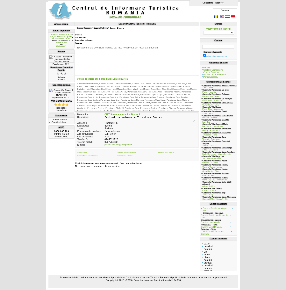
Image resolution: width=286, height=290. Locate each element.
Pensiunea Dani (132, 108)
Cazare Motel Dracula (211, 228)
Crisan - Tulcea (212, 189)
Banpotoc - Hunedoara (215, 125)
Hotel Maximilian (119, 89)
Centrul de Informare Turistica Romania (152, 280)
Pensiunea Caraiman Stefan (177, 94)
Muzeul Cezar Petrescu (214, 74)
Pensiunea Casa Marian (177, 100)
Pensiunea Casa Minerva (88, 103)
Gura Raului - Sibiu (217, 104)
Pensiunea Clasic (133, 105)
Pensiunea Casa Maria (155, 100)
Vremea (78, 43)
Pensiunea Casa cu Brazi (138, 103)
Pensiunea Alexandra (137, 92)
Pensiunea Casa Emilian (88, 100)
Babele (206, 67)
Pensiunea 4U (103, 92)
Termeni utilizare (59, 119)
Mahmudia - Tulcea (215, 95)
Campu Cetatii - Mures (215, 166)
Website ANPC (61, 136)
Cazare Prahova (101, 28)
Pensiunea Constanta (170, 105)
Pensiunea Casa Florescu (132, 100)
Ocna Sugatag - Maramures (215, 179)
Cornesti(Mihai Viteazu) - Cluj (219, 198)
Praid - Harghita (215, 91)
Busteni (78, 35)
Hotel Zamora (173, 89)
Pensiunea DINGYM (114, 108)
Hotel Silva (161, 89)
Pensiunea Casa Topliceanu (113, 103)
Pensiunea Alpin (155, 92)
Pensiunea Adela (118, 92)
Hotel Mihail (132, 89)
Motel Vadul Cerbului (86, 92)
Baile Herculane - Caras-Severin (218, 153)
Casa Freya (89, 86)
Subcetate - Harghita (213, 157)
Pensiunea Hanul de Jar (183, 111)
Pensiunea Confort (151, 105)
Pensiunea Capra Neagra (151, 94)
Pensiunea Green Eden (160, 111)
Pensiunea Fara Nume (120, 111)
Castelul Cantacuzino (213, 70)
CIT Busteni (80, 37)
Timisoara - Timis (216, 134)
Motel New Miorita (188, 89)
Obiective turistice (84, 40)
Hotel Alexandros (146, 86)
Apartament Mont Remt (87, 84)
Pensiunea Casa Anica (129, 97)
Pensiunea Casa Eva (109, 100)
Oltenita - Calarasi (214, 161)
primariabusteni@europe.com (118, 144)
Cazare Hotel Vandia (210, 223)
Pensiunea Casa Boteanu (152, 97)
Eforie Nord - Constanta (217, 99)
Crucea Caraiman (211, 72)
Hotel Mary (106, 89)
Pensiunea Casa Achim (87, 97)
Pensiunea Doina (185, 108)
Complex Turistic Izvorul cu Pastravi (121, 86)
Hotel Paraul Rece (147, 89)
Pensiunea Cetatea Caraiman (111, 105)
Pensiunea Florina (140, 111)
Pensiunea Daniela (148, 108)
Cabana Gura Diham (141, 84)
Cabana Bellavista (123, 84)
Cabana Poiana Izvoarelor (163, 84)
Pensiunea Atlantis (172, 92)
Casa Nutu (100, 86)
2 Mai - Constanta (217, 149)
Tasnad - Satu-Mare (214, 138)
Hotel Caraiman (162, 86)
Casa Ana (180, 84)
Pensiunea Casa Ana (108, 97)
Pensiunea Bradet (112, 94)
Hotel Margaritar (93, 89)
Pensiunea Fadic (101, 111)
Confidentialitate (59, 122)
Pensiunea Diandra (167, 108)
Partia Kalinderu (210, 77)
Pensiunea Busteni (130, 94)
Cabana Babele (106, 84)
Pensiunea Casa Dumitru (177, 97)
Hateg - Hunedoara (216, 129)
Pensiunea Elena (85, 111)
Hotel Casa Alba (177, 86)
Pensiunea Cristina (95, 108)
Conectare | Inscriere (212, 3)
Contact (225, 10)
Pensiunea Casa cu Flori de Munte (166, 103)
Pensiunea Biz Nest (94, 94)
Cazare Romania (84, 28)
